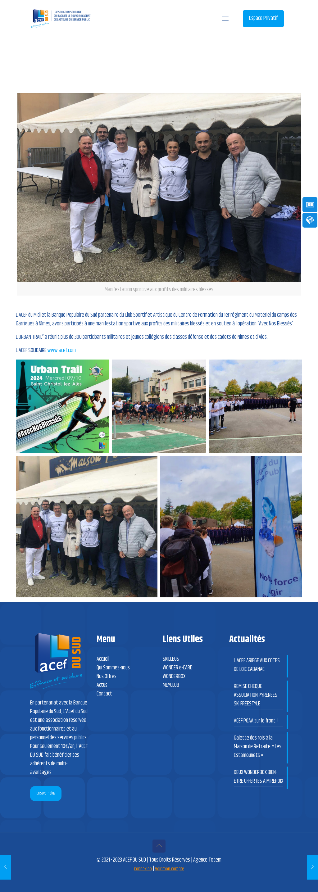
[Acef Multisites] (61, 18)
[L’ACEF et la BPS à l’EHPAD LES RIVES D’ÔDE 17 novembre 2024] (312, 867)
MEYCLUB (171, 685)
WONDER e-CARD (178, 667)
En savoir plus (45, 793)
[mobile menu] (225, 18)
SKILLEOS (171, 659)
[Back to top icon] (159, 846)
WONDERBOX (174, 676)
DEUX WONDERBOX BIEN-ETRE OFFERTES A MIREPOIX (258, 777)
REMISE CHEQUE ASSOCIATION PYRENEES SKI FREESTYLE (255, 695)
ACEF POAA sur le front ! (256, 721)
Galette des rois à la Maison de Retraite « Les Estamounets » (257, 747)
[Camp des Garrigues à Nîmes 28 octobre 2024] (5, 867)
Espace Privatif (263, 18)
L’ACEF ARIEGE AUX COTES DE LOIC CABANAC (257, 665)
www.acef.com (62, 350)
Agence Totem (207, 860)
